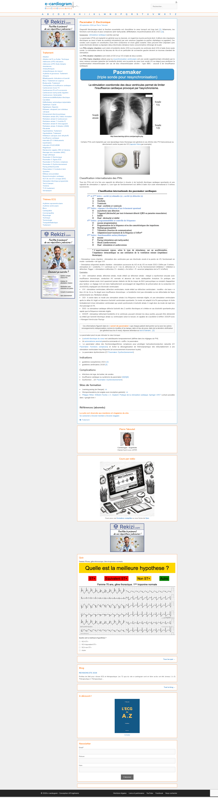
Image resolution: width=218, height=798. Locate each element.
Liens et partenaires (136, 793)
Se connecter (85, 416)
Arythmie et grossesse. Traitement (55, 73)
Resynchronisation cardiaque (53, 176)
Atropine (46, 76)
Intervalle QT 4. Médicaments (53, 140)
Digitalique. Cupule (49, 105)
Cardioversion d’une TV (51, 88)
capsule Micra (135, 144)
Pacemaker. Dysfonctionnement (120, 352)
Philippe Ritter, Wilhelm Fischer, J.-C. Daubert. (101, 395)
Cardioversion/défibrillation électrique (56, 97)
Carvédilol (46, 100)
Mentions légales (119, 793)
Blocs (45, 208)
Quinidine (46, 171)
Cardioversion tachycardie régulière (55, 93)
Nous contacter (171, 793)
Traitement (85, 420)
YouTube (149, 793)
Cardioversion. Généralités (52, 95)
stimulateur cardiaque (97, 35)
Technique (46, 218)
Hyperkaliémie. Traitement (52, 131)
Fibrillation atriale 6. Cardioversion (55, 119)
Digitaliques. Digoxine (50, 107)
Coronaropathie (48, 213)
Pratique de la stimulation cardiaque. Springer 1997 (140, 395)
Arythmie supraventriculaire (53, 203)
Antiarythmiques (48, 69)
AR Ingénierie (73, 793)
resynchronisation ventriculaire (125, 59)
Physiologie (47, 215)
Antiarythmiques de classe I (53, 71)
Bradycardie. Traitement (51, 83)
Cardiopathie (47, 211)
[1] (160, 29)
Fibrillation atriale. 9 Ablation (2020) (56, 126)
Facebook (159, 793)
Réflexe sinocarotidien (51, 174)
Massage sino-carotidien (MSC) (54, 152)
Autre (84, 650)
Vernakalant (47, 191)
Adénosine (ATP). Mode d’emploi (54, 64)
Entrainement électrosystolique (54, 114)
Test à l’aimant (48, 183)
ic (106, 389)
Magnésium (47, 148)
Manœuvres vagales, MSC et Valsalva (56, 150)
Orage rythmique (49, 155)
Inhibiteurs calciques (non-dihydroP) (56, 136)
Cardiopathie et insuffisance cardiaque (57, 85)
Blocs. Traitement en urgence (53, 81)
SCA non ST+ (87, 647)
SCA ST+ (85, 641)
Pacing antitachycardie (51, 167)
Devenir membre (98, 416)
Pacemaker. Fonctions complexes (93, 347)
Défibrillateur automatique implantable (57, 102)
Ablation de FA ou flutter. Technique (56, 59)
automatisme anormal (93, 341)
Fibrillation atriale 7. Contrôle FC (54, 121)
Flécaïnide (46, 128)
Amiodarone (47, 66)
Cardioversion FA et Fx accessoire (55, 90)
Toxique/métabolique (50, 223)
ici (127, 392)
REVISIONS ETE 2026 (88, 673)
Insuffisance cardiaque (51, 138)
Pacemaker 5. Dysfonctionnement (55, 164)
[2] (162, 31)
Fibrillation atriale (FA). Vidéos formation (57, 116)
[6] (127, 377)
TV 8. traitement (48, 188)
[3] (106, 364)
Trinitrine (46, 186)
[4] (123, 377)
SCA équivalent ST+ (89, 644)
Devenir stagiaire (112, 416)
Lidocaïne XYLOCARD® (51, 145)
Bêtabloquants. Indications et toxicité (56, 78)
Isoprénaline (47, 143)
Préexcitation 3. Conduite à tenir (54, 169)
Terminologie (47, 220)
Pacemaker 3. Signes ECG (52, 159)
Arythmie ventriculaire (51, 206)
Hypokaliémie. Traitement (52, 133)
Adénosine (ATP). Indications (53, 62)
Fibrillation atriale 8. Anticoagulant (55, 124)
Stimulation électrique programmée (55, 181)
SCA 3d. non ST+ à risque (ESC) (54, 179)
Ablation (46, 57)
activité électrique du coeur (93, 338)
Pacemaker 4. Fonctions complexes (55, 162)
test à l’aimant (145, 330)
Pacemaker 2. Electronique (52, 157)
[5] (125, 377)
